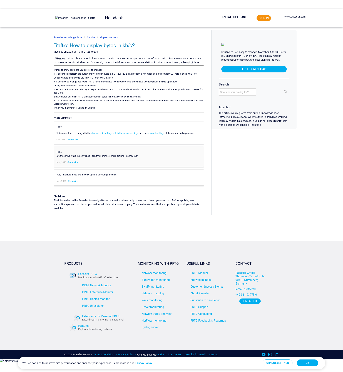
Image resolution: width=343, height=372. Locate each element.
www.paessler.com (294, 16)
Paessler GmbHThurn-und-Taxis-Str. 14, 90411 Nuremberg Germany (250, 278)
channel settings (156, 133)
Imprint (160, 354)
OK (307, 362)
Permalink (73, 139)
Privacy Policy (126, 354)
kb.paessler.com (109, 37)
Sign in (264, 18)
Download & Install (195, 354)
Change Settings (146, 354)
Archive (91, 37)
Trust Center (174, 354)
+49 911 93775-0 (246, 294)
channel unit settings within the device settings (114, 133)
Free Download (254, 69)
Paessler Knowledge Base (68, 37)
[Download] (165, 142)
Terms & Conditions (104, 354)
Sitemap (213, 354)
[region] (171, 363)
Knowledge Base (234, 17)
